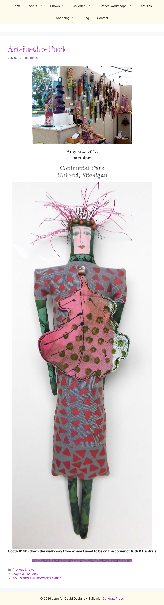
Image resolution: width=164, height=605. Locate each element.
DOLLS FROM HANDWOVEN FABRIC (37, 578)
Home (16, 6)
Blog (86, 18)
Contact (102, 18)
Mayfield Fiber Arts (25, 574)
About (33, 6)
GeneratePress (113, 598)
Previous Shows (23, 569)
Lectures (145, 6)
